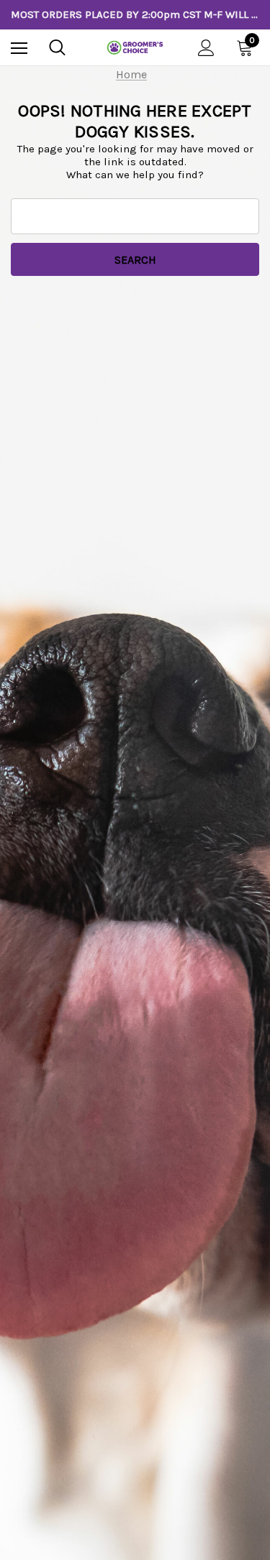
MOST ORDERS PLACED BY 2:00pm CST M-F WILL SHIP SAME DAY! (135, 14)
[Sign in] (206, 48)
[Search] (57, 47)
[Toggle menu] (19, 48)
